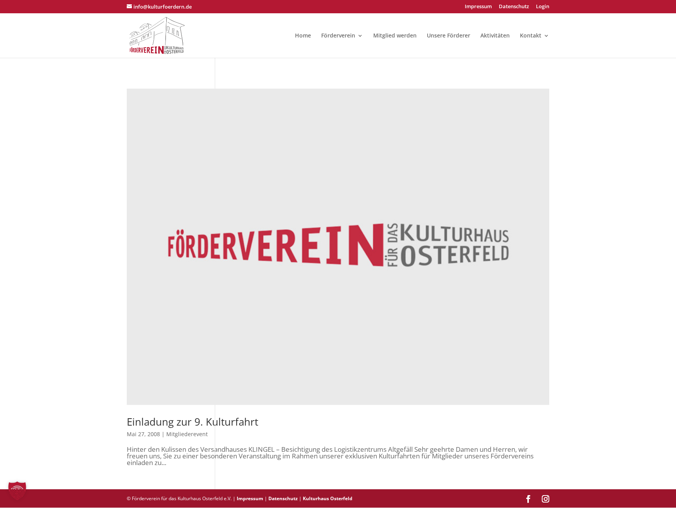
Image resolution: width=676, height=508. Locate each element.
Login (542, 7)
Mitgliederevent (187, 434)
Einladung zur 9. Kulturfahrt (192, 422)
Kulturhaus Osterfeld (327, 498)
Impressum (478, 7)
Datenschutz (514, 7)
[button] (17, 491)
